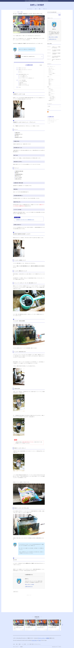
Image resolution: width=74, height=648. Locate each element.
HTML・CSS (51, 68)
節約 (50, 82)
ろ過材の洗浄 (21, 82)
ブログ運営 (51, 74)
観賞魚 (20, 644)
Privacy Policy (34, 640)
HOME (14, 644)
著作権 (50, 83)
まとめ (20, 87)
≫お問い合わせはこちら (29, 586)
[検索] (59, 15)
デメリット (20, 72)
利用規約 (47, 638)
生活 (49, 76)
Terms (40, 640)
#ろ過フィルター (16, 591)
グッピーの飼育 (52, 96)
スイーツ (50, 78)
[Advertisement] (29, 602)
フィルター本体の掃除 (22, 80)
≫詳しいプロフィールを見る (29, 584)
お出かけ (50, 88)
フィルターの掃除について (23, 75)
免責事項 (21, 646)
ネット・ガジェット (51, 66)
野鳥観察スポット (51, 100)
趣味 (16, 644)
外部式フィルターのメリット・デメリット (25, 69)
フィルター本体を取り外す (23, 81)
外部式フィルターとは (51, 118)
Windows (50, 70)
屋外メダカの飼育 (52, 97)
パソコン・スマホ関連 (52, 73)
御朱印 (50, 92)
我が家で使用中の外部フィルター (24, 74)
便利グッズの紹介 (51, 79)
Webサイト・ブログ (52, 69)
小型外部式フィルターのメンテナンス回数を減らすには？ (25, 219)
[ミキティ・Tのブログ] (37, 4)
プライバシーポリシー (41, 638)
